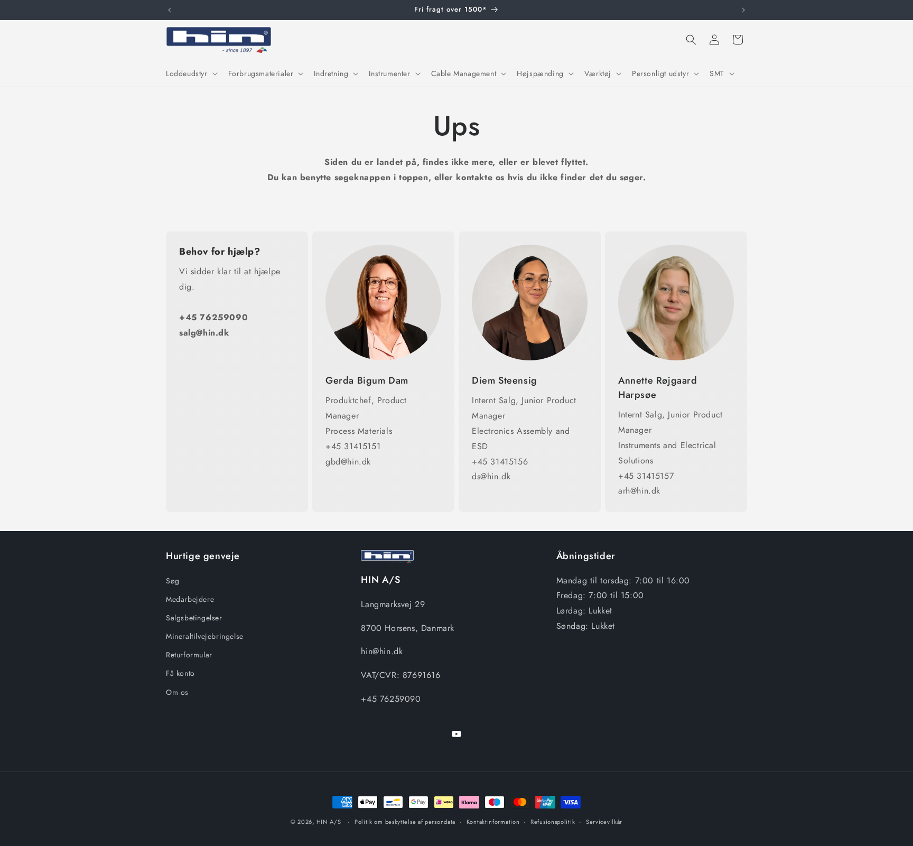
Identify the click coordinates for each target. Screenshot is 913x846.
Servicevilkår (604, 821)
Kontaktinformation (493, 821)
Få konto (180, 673)
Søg (173, 580)
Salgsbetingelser (194, 617)
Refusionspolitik (552, 821)
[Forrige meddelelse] (169, 10)
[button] (191, 73)
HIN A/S (328, 821)
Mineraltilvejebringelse (205, 636)
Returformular (189, 654)
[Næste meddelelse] (743, 10)
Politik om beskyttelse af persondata (405, 821)
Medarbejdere (190, 599)
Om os (177, 692)
